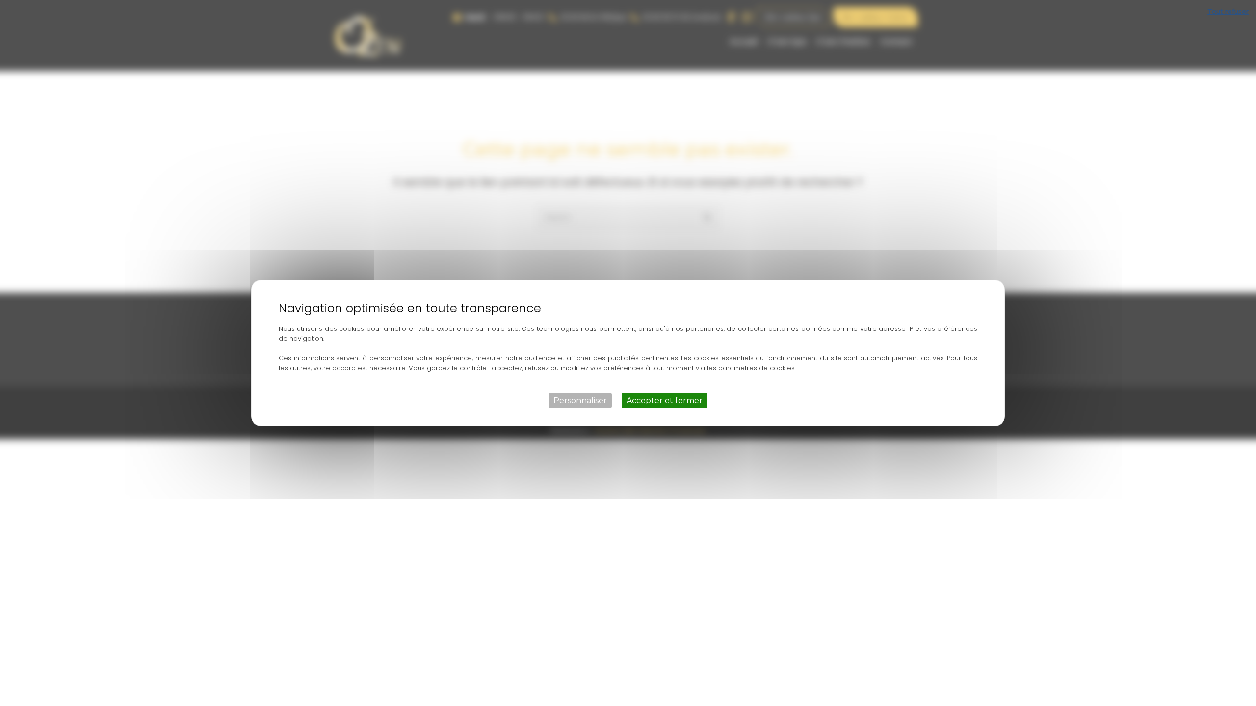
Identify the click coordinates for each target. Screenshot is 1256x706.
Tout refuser (1228, 11)
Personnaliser (580, 400)
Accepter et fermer (665, 400)
